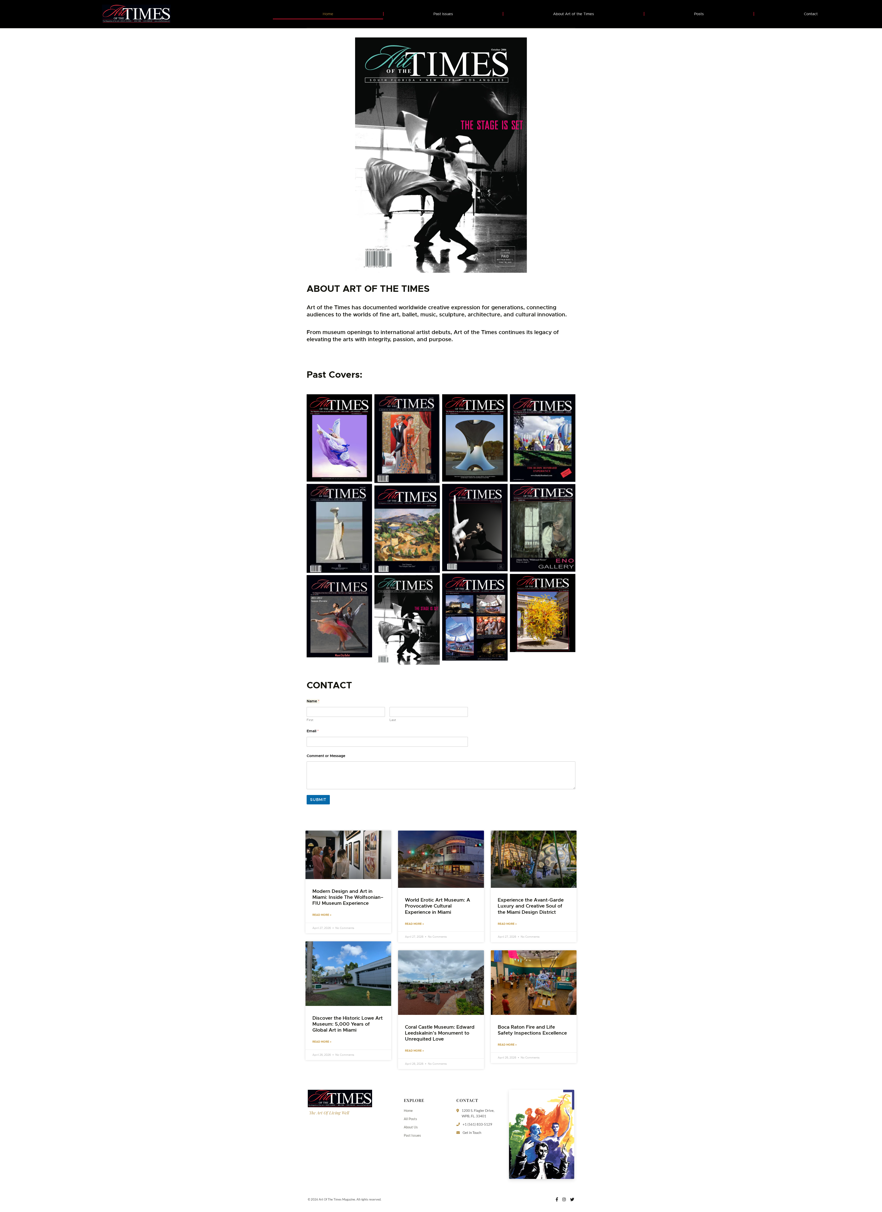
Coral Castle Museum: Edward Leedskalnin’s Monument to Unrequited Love (440, 1033)
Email (313, 731)
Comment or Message (326, 756)
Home (328, 14)
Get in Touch (472, 1132)
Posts (699, 14)
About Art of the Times (573, 14)
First (310, 720)
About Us (411, 1127)
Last (393, 720)
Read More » (321, 915)
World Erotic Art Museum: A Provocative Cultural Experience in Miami (437, 906)
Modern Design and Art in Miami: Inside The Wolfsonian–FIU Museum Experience (347, 897)
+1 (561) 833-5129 (477, 1124)
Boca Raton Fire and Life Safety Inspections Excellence (532, 1030)
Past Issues (443, 14)
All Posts (410, 1119)
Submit (318, 799)
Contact (811, 14)
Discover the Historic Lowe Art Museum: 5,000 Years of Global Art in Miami (347, 1024)
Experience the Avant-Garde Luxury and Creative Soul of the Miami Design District (531, 906)
